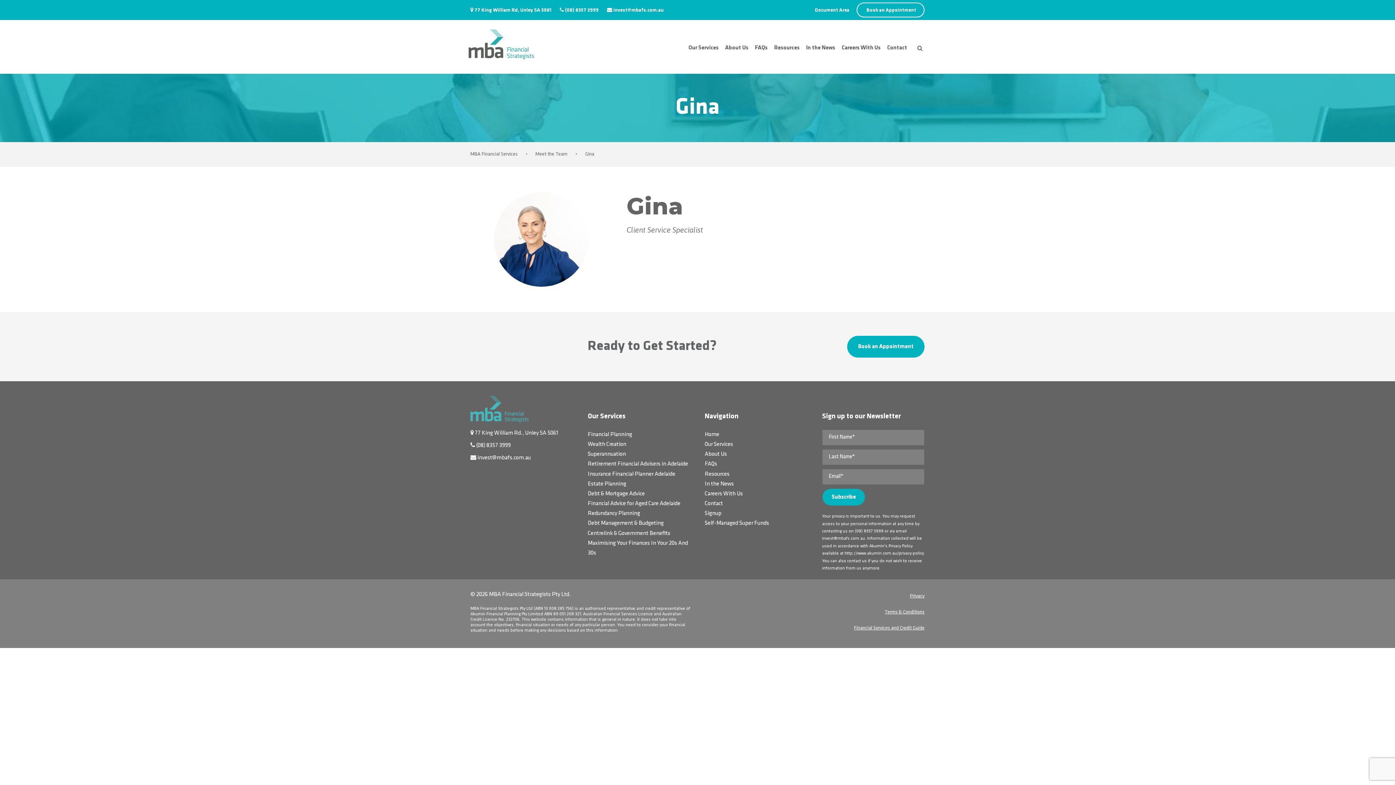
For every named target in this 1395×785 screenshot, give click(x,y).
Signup (713, 513)
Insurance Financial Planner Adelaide (631, 474)
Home (712, 435)
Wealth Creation (607, 444)
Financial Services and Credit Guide (889, 628)
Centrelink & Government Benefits (629, 533)
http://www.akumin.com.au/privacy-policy (884, 553)
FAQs (761, 48)
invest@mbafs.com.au (638, 10)
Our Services (703, 48)
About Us (736, 48)
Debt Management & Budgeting (626, 523)
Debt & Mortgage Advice (616, 494)
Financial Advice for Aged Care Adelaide (634, 504)
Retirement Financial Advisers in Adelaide (638, 464)
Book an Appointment (891, 10)
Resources (787, 48)
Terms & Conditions (905, 612)
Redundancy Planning (614, 513)
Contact (897, 48)
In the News (820, 48)
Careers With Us (861, 48)
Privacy (917, 596)
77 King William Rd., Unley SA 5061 (516, 433)
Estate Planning (607, 484)
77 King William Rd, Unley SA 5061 (512, 10)
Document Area (832, 10)
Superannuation (607, 454)
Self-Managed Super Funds (737, 523)
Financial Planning (610, 435)
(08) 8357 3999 (582, 10)
